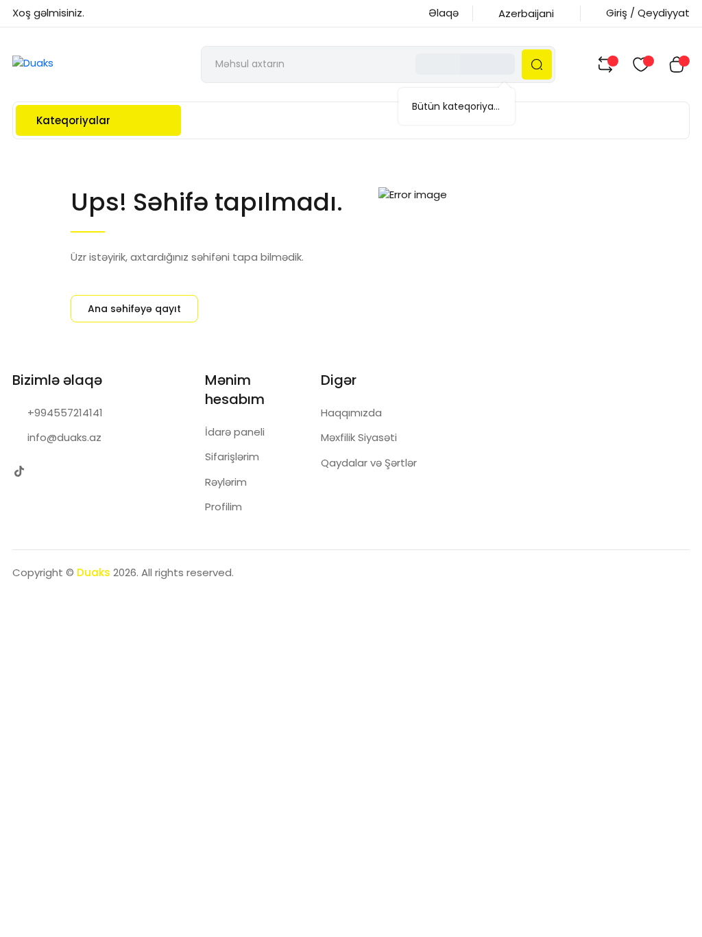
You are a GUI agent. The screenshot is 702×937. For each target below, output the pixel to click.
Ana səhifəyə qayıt (134, 309)
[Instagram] (46, 472)
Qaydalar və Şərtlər (369, 462)
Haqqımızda (351, 412)
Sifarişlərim (232, 456)
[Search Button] (537, 64)
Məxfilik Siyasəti (359, 437)
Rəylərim (226, 482)
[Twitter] (19, 472)
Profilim (223, 506)
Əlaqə (443, 12)
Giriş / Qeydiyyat (648, 12)
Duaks (93, 572)
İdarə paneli (235, 432)
